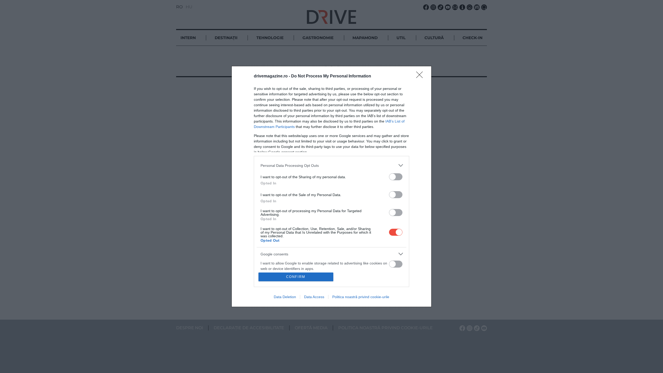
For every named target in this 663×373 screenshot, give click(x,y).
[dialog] (331, 186)
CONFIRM (295, 277)
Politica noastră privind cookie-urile (360, 297)
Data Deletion (285, 297)
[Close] (421, 76)
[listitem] (331, 165)
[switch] (395, 176)
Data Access (314, 297)
